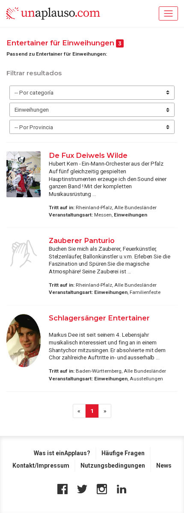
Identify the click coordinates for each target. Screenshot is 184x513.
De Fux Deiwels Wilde (88, 155)
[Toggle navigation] (168, 13)
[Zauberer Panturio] (23, 254)
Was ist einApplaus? (62, 453)
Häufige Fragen (123, 453)
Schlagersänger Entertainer (99, 318)
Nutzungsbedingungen (112, 465)
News (164, 465)
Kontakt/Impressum (40, 465)
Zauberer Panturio (82, 240)
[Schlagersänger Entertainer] (23, 340)
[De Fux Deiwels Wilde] (23, 174)
